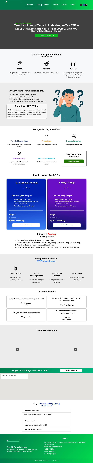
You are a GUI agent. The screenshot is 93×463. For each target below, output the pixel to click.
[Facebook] (84, 5)
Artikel (55, 5)
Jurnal (72, 5)
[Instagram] (81, 5)
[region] (46, 349)
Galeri (64, 5)
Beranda (30, 5)
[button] (17, 349)
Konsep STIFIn (43, 5)
